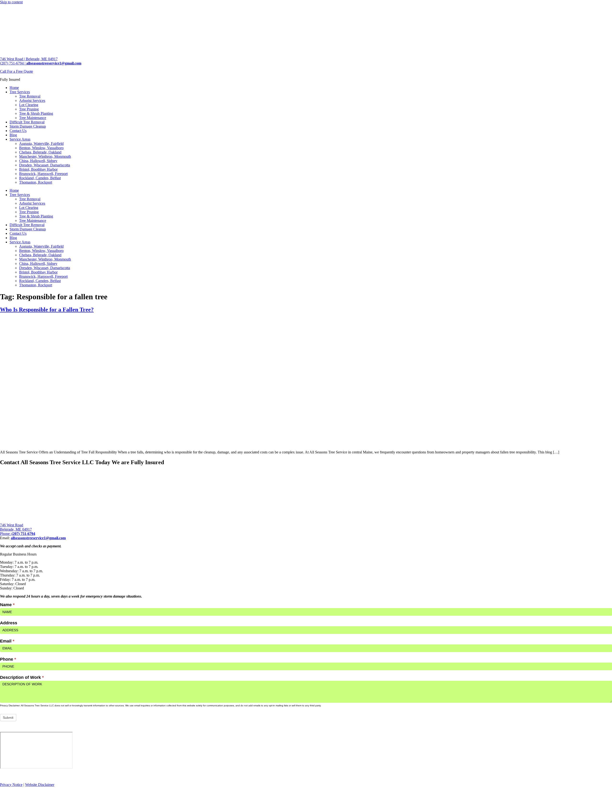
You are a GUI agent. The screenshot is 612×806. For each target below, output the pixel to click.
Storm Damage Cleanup (28, 126)
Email (7, 641)
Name (7, 604)
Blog (13, 135)
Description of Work (22, 677)
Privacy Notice (11, 785)
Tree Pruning (29, 109)
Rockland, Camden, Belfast (40, 178)
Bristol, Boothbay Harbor (38, 169)
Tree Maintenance (32, 118)
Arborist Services (32, 100)
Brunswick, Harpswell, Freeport (43, 174)
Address (8, 623)
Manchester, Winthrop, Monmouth (45, 156)
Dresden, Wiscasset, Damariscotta (44, 165)
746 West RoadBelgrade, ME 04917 (16, 527)
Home (14, 88)
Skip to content (11, 2)
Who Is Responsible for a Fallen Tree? (47, 309)
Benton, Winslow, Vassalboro (41, 148)
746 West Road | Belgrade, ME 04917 (29, 59)
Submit (8, 717)
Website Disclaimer (39, 785)
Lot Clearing (28, 105)
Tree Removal (29, 96)
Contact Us (18, 131)
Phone (8, 659)
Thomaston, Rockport (35, 182)
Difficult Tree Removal (27, 122)
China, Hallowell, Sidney (38, 161)
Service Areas (20, 139)
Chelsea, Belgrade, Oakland (40, 152)
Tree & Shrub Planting (36, 113)
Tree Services (20, 92)
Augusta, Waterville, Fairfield (41, 144)
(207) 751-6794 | (12, 63)
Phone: (17, 534)
